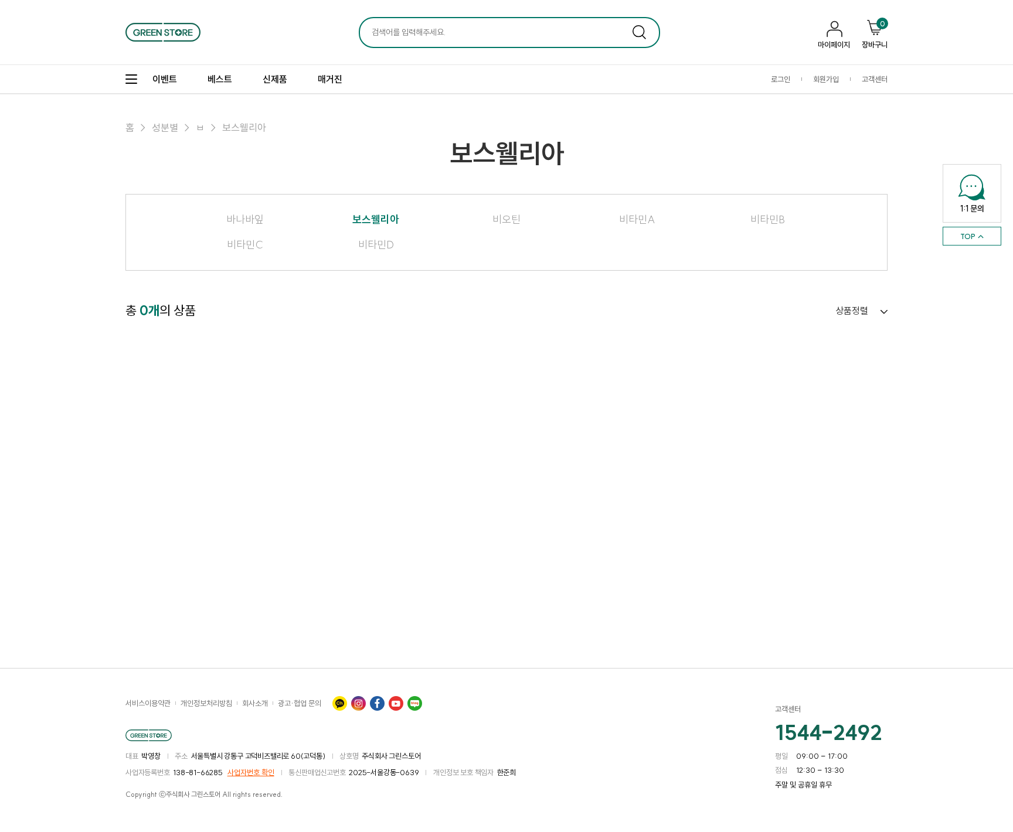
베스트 (220, 79)
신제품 (275, 79)
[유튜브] (395, 703)
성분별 (165, 127)
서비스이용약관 (148, 703)
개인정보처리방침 (206, 703)
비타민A (637, 219)
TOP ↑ (972, 236)
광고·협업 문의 (299, 703)
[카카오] (339, 703)
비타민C (245, 244)
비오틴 (506, 219)
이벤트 (164, 79)
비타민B (767, 219)
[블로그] (414, 703)
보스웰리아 (244, 127)
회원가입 (826, 79)
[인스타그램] (358, 703)
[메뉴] (131, 79)
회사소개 (255, 703)
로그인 (780, 79)
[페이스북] (377, 703)
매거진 (330, 79)
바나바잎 (245, 219)
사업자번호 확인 (250, 772)
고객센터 (875, 79)
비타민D (376, 244)
